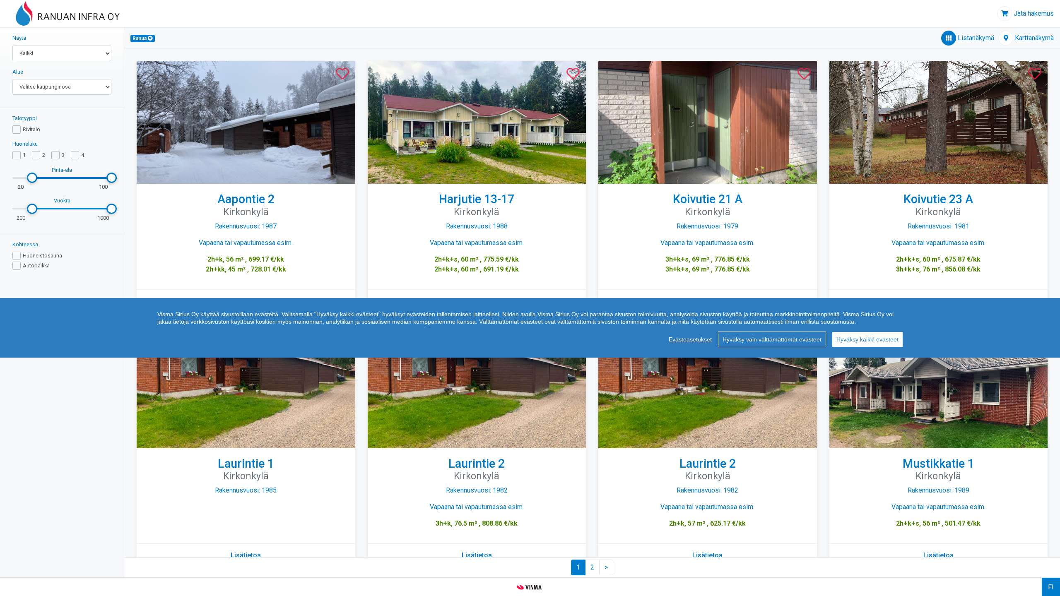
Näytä (19, 38)
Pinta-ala (62, 170)
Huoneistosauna (42, 255)
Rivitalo (31, 129)
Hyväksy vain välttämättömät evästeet (772, 339)
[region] (530, 328)
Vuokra (62, 200)
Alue (17, 72)
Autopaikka (36, 265)
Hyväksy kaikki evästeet (867, 339)
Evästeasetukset (690, 339)
